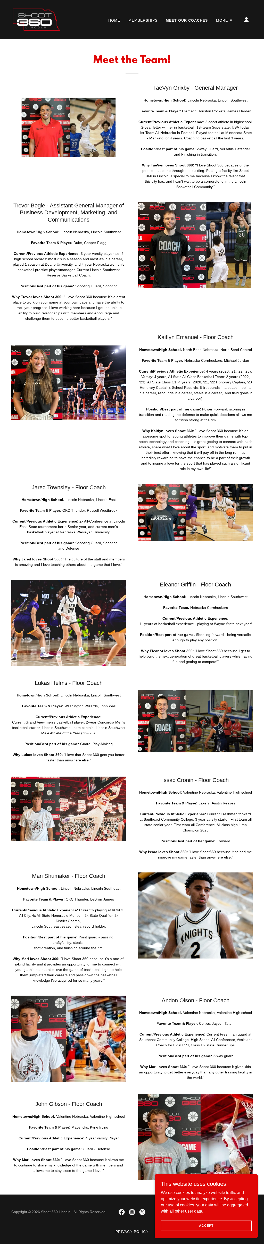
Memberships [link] (143, 20)
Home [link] (114, 20)
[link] (36, 19)
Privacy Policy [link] (132, 1232)
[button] (224, 20)
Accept (206, 1225)
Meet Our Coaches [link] (187, 20)
